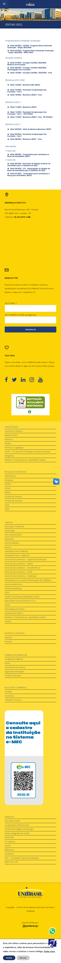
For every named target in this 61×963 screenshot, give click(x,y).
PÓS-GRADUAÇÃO (13, 534)
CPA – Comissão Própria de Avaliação (22, 858)
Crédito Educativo (13, 675)
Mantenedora (11, 435)
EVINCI (8, 488)
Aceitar (9, 958)
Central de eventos (13, 500)
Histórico (9, 439)
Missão (8, 443)
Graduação (10, 530)
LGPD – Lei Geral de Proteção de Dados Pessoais (27, 451)
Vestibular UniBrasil (14, 659)
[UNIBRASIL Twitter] (16, 379)
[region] (30, 404)
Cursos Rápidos (12, 543)
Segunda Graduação (14, 671)
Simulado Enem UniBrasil (16, 551)
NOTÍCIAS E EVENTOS (15, 633)
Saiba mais (49, 951)
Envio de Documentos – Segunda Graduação (25, 559)
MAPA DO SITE (11, 862)
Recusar (23, 958)
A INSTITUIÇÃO (11, 426)
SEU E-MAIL (11, 303)
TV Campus (10, 841)
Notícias (8, 637)
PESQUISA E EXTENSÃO (15, 471)
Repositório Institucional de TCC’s (20, 600)
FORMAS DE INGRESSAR (16, 655)
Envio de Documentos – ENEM (19, 563)
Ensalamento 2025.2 (14, 613)
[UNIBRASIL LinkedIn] (25, 379)
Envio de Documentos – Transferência (22, 567)
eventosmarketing (13, 588)
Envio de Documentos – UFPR (18, 571)
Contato (8, 691)
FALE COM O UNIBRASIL (16, 687)
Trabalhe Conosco (13, 699)
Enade (8, 845)
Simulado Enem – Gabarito (17, 555)
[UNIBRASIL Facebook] (8, 379)
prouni (8, 547)
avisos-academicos (13, 584)
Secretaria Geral (12, 820)
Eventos (8, 641)
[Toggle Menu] (4, 3)
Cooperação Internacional (17, 825)
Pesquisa (9, 480)
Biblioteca (9, 849)
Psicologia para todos (14, 608)
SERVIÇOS (9, 816)
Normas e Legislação (14, 447)
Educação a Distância (14, 526)
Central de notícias (13, 496)
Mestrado (9, 538)
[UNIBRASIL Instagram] (33, 379)
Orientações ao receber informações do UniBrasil (28, 580)
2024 (7, 504)
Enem (7, 604)
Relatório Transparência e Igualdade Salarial (25, 459)
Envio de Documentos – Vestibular (21, 576)
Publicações (10, 475)
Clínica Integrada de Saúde (17, 833)
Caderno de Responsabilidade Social (22, 596)
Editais (8, 492)
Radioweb (9, 837)
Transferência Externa (15, 667)
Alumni (8, 621)
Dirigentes (9, 455)
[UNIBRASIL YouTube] (42, 379)
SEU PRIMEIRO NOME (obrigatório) (20, 314)
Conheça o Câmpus (14, 431)
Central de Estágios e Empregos (19, 829)
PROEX (8, 484)
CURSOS (9, 522)
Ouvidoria (9, 695)
